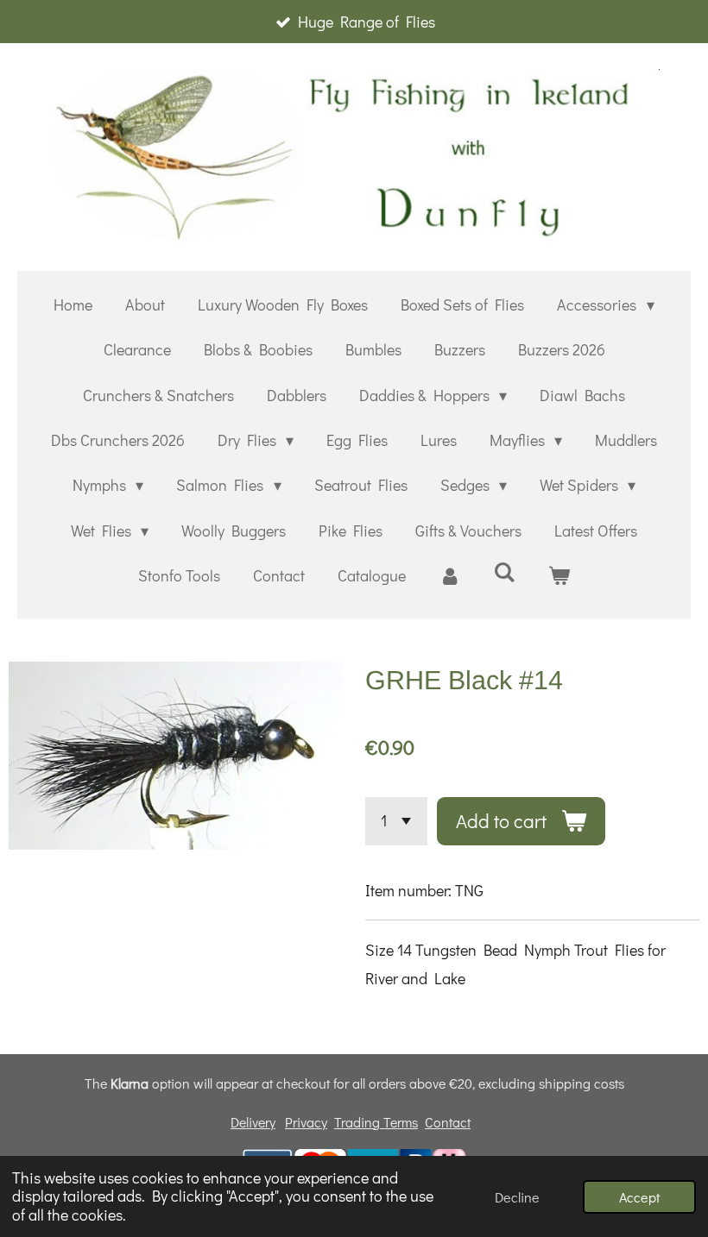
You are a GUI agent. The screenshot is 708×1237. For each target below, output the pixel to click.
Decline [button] (517, 1197)
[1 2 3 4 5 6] (396, 821)
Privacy (306, 1122)
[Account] (449, 575)
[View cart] (559, 575)
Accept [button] (639, 1197)
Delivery (253, 1122)
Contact (448, 1122)
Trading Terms (376, 1122)
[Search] (504, 572)
